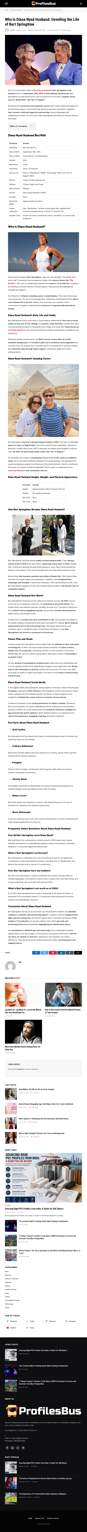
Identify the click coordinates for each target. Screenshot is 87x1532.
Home (6, 10)
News (7, 1293)
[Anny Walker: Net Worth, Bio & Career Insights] (11, 1094)
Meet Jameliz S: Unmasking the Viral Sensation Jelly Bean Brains (43, 1119)
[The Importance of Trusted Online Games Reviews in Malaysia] (11, 1498)
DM (13, 30)
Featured (8, 1282)
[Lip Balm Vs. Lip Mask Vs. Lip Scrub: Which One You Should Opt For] (23, 995)
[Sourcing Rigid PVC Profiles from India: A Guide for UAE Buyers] (43, 1178)
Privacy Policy (53, 1518)
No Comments (54, 30)
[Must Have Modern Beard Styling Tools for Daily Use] (23, 1032)
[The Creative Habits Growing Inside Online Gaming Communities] (11, 1226)
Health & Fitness (10, 1290)
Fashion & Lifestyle (16, 10)
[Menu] (6, 3)
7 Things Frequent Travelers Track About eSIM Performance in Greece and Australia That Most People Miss (47, 1237)
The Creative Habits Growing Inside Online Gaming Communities (43, 1221)
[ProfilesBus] (43, 3)
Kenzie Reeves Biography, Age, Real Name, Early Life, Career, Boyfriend (46, 1104)
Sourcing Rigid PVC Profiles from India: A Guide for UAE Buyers (34, 1208)
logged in (20, 1069)
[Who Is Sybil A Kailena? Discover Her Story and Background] (11, 1138)
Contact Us (39, 1518)
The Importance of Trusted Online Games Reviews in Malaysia (42, 1494)
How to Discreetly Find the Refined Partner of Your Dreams (63, 1011)
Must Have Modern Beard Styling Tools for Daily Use (22, 1048)
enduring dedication (16, 470)
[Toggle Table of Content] (30, 126)
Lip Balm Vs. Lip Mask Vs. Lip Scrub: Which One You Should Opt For (23, 1011)
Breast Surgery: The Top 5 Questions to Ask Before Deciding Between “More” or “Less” (49, 1252)
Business (8, 1205)
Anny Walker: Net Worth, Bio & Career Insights (36, 1089)
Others (7, 1297)
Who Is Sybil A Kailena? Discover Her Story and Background (41, 1133)
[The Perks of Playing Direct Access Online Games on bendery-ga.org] (11, 1483)
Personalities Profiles (12, 1300)
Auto (6, 1271)
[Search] (81, 3)
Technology (9, 1304)
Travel (7, 1308)
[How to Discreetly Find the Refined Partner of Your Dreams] (63, 995)
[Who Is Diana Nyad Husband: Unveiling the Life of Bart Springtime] (43, 60)
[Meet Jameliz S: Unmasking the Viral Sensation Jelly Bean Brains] (11, 1123)
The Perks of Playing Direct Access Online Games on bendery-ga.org (45, 1478)
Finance (7, 1286)
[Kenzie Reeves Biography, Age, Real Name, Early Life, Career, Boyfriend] (11, 1108)
